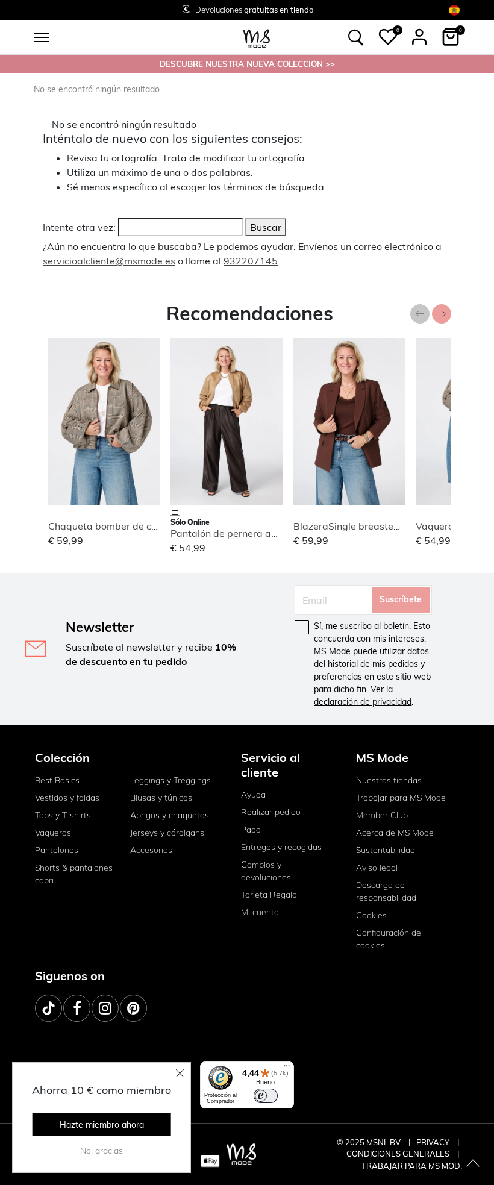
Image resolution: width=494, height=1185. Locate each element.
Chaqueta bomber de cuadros (115, 526)
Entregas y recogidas (281, 847)
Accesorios (151, 850)
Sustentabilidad (385, 850)
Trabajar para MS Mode (401, 797)
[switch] (266, 1096)
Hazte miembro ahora (102, 1124)
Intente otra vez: (79, 227)
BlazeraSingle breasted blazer (361, 526)
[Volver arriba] (473, 1164)
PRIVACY (433, 1142)
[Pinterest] (133, 1008)
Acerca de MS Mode (395, 832)
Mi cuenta (260, 912)
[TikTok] (48, 1008)
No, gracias (101, 1150)
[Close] (180, 1073)
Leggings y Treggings (170, 780)
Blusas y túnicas (161, 797)
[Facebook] (76, 1008)
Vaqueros (53, 832)
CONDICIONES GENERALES (398, 1153)
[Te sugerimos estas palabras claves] (356, 37)
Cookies (371, 915)
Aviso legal (377, 867)
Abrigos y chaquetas (169, 815)
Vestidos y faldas (67, 797)
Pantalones (56, 850)
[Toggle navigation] (41, 37)
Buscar (265, 227)
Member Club (382, 815)
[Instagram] (105, 1008)
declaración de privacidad (362, 701)
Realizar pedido (271, 812)
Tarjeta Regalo (269, 894)
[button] (388, 36)
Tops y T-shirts (63, 815)
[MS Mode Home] (256, 37)
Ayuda (253, 794)
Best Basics (57, 780)
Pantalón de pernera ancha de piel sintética (268, 533)
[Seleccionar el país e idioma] (454, 10)
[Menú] (287, 1068)
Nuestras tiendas (389, 780)
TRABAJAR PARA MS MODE (413, 1166)
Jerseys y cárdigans (167, 832)
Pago (251, 829)
